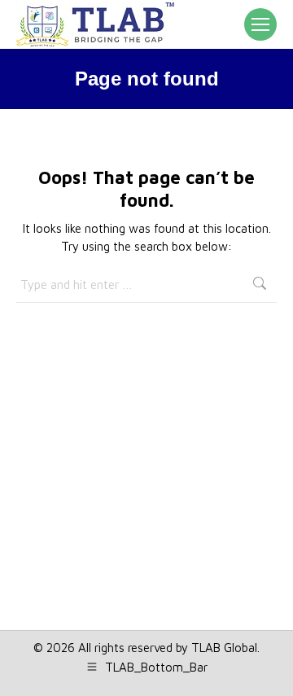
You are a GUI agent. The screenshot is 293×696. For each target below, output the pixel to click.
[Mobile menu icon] (260, 24)
